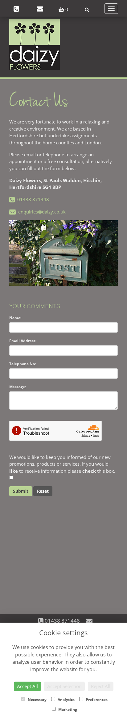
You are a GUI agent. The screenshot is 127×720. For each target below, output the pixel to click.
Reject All (100, 686)
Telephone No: (22, 363)
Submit (20, 491)
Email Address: (22, 340)
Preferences (96, 699)
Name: (15, 317)
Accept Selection (64, 686)
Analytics (66, 699)
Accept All (27, 686)
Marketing (67, 709)
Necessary (37, 699)
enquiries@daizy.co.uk (41, 212)
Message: (17, 386)
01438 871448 (32, 199)
